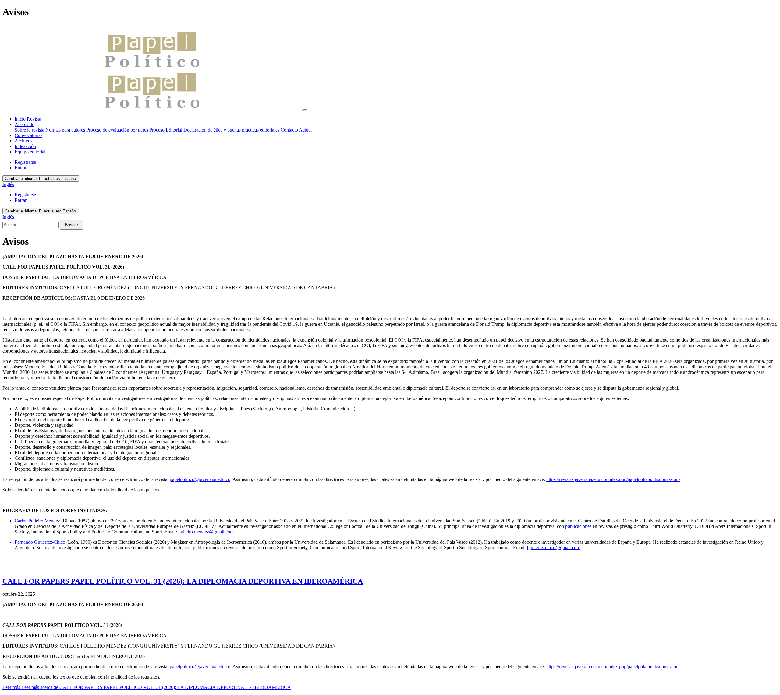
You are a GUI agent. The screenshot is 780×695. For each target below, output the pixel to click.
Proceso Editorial (166, 129)
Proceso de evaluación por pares (117, 129)
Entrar (21, 167)
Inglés (8, 184)
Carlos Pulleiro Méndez (37, 520)
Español (41, 178)
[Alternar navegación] (304, 110)
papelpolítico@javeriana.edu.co (200, 479)
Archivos (23, 140)
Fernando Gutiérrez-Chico (40, 542)
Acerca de (24, 124)
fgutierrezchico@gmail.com (553, 547)
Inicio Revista (28, 118)
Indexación (25, 146)
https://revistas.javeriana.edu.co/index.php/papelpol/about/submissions (613, 479)
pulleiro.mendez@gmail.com (206, 531)
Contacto (290, 129)
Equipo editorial (30, 151)
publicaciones (578, 526)
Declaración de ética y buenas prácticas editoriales (232, 129)
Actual (305, 129)
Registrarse (25, 162)
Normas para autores (65, 129)
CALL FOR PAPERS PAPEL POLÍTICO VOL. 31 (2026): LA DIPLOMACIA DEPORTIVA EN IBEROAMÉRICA (182, 581)
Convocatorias (28, 135)
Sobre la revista (30, 129)
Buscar (71, 224)
